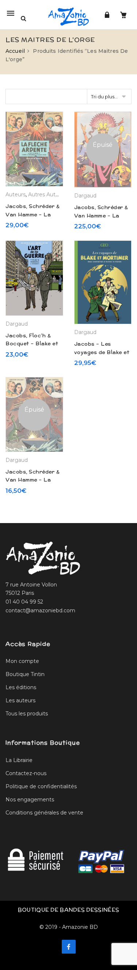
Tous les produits (26, 713)
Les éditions (20, 687)
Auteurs (15, 194)
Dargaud (85, 195)
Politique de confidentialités (41, 786)
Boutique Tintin (25, 674)
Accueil (15, 51)
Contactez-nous (25, 773)
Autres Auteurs (47, 194)
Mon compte (22, 661)
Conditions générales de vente (44, 812)
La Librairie (19, 760)
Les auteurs (20, 700)
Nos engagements (29, 799)
